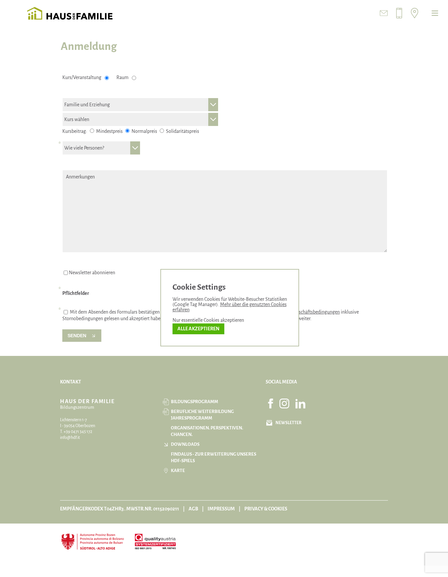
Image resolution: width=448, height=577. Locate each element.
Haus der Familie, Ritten (69, 13)
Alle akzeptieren (198, 328)
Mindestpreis (109, 131)
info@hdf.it (70, 437)
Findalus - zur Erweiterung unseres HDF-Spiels (213, 457)
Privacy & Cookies (265, 508)
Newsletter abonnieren (92, 272)
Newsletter (288, 423)
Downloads (185, 444)
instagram (284, 403)
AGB (193, 508)
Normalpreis (144, 131)
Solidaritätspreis (182, 131)
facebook (270, 403)
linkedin (300, 403)
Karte (178, 470)
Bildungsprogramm (194, 401)
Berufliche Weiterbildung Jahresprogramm (202, 415)
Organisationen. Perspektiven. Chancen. (207, 431)
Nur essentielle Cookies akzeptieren (208, 320)
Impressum (221, 508)
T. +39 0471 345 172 (76, 431)
